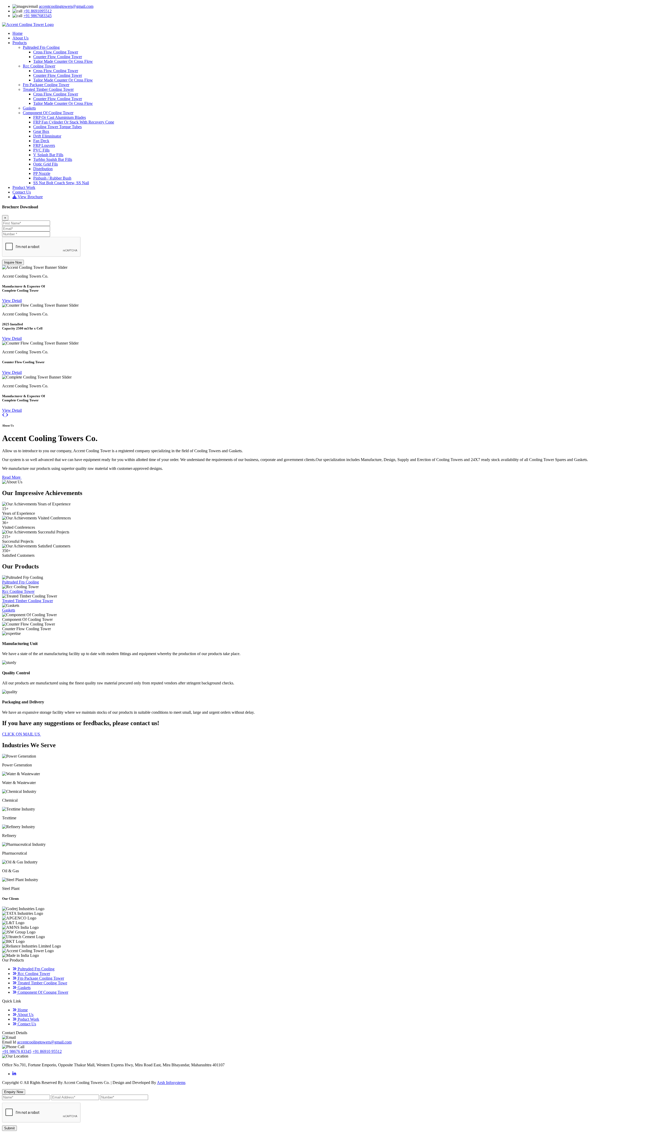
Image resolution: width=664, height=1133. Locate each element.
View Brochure (30, 197)
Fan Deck (41, 141)
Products (19, 42)
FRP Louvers (44, 145)
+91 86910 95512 (47, 1051)
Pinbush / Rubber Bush (52, 178)
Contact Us (21, 192)
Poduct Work (28, 1019)
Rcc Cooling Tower (39, 66)
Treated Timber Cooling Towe (42, 983)
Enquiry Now (13, 1092)
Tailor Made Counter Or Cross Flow (63, 61)
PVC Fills (41, 150)
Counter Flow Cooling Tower (57, 56)
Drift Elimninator (47, 136)
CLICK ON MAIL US (21, 734)
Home (17, 33)
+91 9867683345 (37, 15)
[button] (4, 415)
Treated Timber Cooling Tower (48, 89)
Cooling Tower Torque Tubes (57, 127)
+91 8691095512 (37, 11)
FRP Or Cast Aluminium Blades (59, 117)
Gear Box (41, 131)
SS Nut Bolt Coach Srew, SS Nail (61, 183)
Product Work (23, 187)
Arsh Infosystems (171, 1082)
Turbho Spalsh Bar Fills (52, 159)
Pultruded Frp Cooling (41, 47)
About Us (20, 38)
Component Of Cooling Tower (48, 113)
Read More (12, 477)
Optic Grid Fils (45, 164)
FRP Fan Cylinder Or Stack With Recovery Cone (73, 122)
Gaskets (29, 108)
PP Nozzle (41, 173)
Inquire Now (13, 262)
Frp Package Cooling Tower (46, 85)
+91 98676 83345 (16, 1051)
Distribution (43, 169)
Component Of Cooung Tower (42, 992)
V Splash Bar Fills (48, 155)
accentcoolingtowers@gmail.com (66, 6)
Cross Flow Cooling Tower (55, 52)
